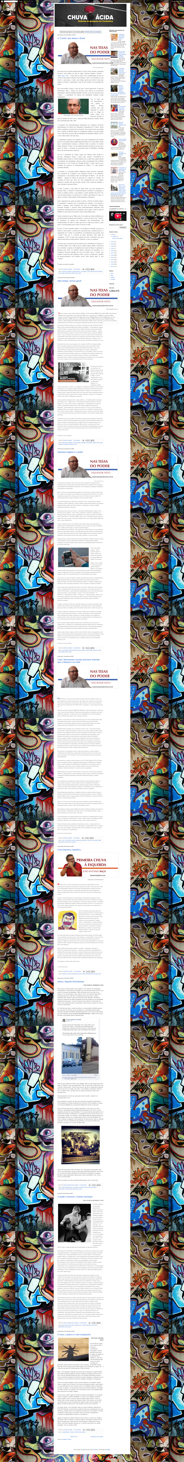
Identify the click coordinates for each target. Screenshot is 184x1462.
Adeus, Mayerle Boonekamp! (71, 981)
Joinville (84, 973)
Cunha (88, 271)
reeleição (60, 444)
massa (87, 650)
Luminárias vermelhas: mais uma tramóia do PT (122, 70)
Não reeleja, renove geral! (69, 281)
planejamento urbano (63, 1326)
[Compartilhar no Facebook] (92, 269)
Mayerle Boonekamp (74, 1188)
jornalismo (84, 840)
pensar (99, 650)
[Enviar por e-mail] (86, 269)
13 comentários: (77, 440)
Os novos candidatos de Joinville (122, 153)
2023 (112, 244)
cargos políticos (77, 442)
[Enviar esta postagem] (83, 269)
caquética (64, 973)
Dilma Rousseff (94, 271)
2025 (112, 234)
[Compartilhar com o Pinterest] (93, 269)
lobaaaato (95, 1449)
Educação (71, 650)
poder (79, 273)
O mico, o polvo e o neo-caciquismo (74, 1334)
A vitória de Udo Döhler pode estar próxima (122, 36)
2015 (112, 257)
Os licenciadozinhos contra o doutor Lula (122, 107)
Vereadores (71, 444)
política (83, 1432)
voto (76, 444)
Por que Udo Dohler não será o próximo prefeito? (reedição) (122, 54)
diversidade (74, 973)
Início (112, 273)
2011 (112, 266)
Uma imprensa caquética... (70, 849)
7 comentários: (76, 838)
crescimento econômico (78, 1187)
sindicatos (73, 842)
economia (73, 840)
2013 (112, 262)
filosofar (76, 650)
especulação (61, 1188)
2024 (112, 241)
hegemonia (78, 840)
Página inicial (73, 1436)
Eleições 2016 (96, 442)
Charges (113, 279)
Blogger (108, 1449)
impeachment (68, 273)
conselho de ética (76, 271)
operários (95, 650)
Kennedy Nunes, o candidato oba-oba (122, 124)
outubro (114, 236)
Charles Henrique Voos (67, 1187)
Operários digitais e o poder (70, 452)
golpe (63, 273)
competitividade (65, 1432)
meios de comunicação (92, 840)
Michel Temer (75, 273)
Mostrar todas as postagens (93, 32)
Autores (113, 277)
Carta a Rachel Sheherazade (122, 140)
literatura (83, 650)
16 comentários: (77, 269)
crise (63, 840)
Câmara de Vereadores (67, 442)
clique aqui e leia (63, 75)
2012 (112, 264)
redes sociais (68, 651)
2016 (112, 255)
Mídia (91, 650)
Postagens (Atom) (66, 1439)
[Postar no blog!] (88, 269)
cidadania (83, 442)
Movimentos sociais (62, 842)
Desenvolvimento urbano (91, 1187)
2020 (112, 246)
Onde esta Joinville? (117, 238)
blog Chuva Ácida (66, 1325)
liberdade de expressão (92, 973)
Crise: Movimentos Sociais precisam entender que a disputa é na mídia (79, 660)
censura (69, 973)
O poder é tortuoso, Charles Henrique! (75, 1197)
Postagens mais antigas (97, 1436)
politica (63, 651)
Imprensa (79, 973)
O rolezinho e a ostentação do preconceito (123, 169)
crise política (84, 271)
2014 (112, 259)
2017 (112, 253)
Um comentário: (77, 1429)
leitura (79, 650)
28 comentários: (83, 1185)
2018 (112, 250)
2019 (112, 248)
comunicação (65, 650)
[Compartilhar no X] (90, 269)
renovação (65, 444)
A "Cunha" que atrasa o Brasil (71, 38)
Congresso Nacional (66, 271)
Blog (112, 275)
